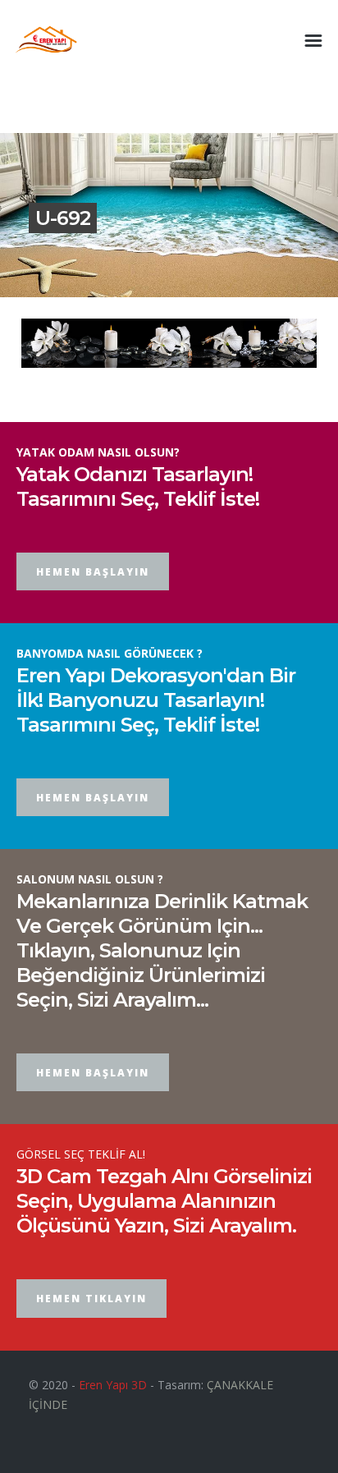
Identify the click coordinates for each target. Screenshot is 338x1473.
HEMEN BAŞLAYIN (92, 572)
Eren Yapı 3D (113, 1385)
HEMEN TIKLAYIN (91, 1299)
